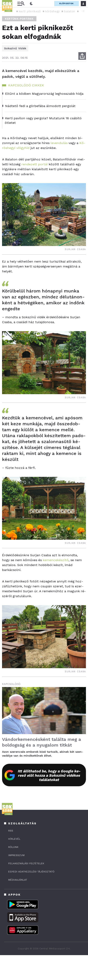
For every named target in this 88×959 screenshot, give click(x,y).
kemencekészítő (56, 560)
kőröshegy (52, 11)
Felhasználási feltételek (26, 863)
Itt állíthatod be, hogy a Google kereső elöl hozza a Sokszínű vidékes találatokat (49, 775)
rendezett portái (34, 164)
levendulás (59, 143)
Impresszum (16, 855)
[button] (83, 11)
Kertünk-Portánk (19, 18)
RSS (10, 830)
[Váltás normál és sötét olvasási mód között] (31, 3)
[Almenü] (20, 3)
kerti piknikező (30, 11)
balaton (69, 11)
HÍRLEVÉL (14, 838)
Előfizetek (66, 3)
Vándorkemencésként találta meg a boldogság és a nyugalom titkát (41, 742)
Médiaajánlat (17, 879)
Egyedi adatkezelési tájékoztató (31, 871)
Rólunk (13, 847)
